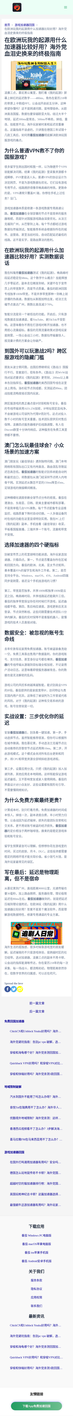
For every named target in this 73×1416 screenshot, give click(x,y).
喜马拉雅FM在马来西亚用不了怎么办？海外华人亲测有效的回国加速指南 (36, 1139)
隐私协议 (36, 1288)
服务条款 (36, 1280)
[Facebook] (7, 989)
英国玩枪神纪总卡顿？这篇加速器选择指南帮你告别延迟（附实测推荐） (36, 1194)
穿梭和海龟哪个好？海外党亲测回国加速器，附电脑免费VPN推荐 (36, 1052)
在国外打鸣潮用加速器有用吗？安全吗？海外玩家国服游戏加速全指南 (36, 1162)
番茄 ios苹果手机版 (36, 1252)
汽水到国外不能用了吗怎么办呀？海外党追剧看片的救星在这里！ (36, 1096)
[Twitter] (14, 989)
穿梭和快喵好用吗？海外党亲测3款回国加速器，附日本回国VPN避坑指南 (36, 1073)
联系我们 (36, 1305)
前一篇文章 (36, 1003)
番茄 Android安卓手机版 (37, 1261)
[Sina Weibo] (20, 989)
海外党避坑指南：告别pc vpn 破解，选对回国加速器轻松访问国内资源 (36, 1041)
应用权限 (36, 1297)
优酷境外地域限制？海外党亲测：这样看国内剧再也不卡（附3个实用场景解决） (36, 1118)
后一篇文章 (36, 1011)
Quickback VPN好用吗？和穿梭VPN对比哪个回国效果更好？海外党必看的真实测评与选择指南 (36, 1063)
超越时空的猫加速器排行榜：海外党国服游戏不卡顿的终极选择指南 (36, 1183)
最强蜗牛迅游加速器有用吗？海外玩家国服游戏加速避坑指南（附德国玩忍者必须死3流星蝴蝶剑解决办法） (36, 1204)
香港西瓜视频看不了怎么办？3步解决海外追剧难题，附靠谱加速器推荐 (36, 1128)
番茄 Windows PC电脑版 (36, 1235)
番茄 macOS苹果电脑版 (36, 1244)
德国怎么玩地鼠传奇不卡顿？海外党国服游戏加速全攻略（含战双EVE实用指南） (36, 1172)
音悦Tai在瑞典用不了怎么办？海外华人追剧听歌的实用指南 (36, 1107)
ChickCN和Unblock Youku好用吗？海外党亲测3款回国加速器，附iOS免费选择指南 (36, 1031)
